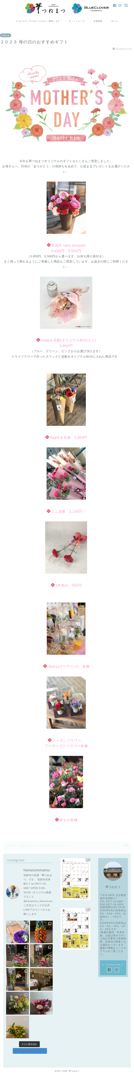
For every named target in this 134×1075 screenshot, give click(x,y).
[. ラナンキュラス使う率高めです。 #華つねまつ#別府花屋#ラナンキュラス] (17, 1003)
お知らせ (5, 35)
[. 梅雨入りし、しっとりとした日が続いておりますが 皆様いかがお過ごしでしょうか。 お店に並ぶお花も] (17, 979)
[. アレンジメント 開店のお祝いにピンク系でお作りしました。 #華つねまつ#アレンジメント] (41, 955)
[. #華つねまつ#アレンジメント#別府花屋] (17, 955)
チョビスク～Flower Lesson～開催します (38, 21)
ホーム (114, 21)
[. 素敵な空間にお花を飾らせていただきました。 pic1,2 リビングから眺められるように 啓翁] (41, 979)
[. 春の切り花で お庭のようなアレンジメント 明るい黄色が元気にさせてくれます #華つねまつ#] (17, 1027)
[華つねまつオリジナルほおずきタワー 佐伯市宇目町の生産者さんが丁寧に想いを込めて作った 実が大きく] (41, 932)
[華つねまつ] (67, 13)
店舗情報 (98, 21)
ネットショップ (77, 21)
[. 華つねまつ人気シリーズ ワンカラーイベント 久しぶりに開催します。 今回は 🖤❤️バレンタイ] (41, 1003)
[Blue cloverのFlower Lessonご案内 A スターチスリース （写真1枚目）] (17, 932)
